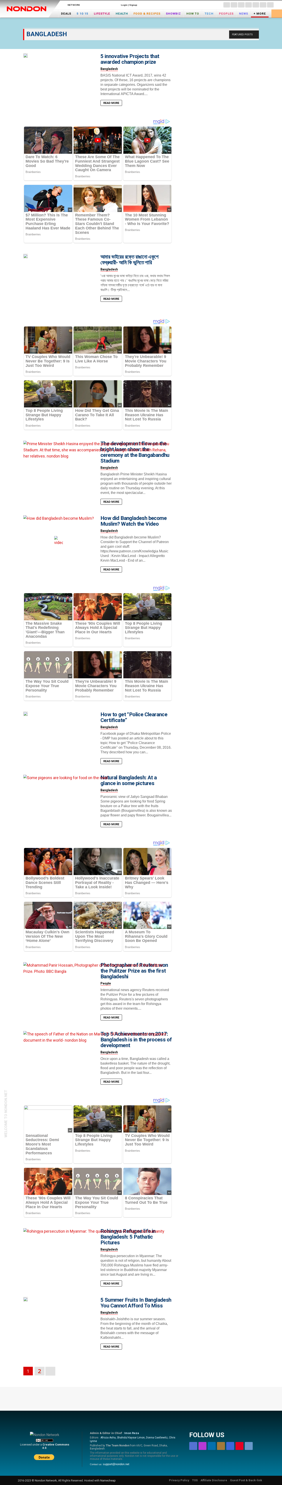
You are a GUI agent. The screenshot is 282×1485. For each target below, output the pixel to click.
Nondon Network (46, 1480)
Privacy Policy (179, 1480)
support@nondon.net (116, 1464)
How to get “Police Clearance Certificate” (133, 717)
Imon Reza (131, 1433)
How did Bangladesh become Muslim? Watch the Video (133, 521)
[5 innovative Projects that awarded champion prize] (25, 55)
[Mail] (248, 5)
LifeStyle (102, 13)
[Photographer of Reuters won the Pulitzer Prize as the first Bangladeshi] (97, 1016)
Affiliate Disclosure (213, 1480)
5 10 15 (82, 13)
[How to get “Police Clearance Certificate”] (25, 714)
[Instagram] (234, 5)
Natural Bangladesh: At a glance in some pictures (128, 780)
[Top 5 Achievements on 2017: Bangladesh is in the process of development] (97, 1085)
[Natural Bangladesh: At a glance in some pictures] (65, 805)
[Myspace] (255, 5)
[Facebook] (226, 5)
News (243, 13)
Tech (209, 13)
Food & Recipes (147, 13)
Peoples (226, 13)
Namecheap (108, 1480)
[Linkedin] (241, 5)
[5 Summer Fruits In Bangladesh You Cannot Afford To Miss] (25, 1299)
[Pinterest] (263, 5)
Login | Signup (129, 5)
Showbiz (173, 13)
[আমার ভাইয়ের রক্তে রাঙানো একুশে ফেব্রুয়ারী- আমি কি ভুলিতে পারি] (25, 256)
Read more (111, 103)
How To (192, 13)
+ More (260, 13)
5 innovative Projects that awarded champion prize (129, 59)
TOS (195, 1480)
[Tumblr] (270, 5)
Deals (66, 13)
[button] (276, 13)
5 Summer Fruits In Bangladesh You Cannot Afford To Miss (135, 1303)
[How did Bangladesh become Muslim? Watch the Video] (58, 540)
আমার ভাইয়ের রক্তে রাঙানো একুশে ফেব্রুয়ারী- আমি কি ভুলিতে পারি (129, 260)
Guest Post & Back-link (246, 1480)
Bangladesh (109, 69)
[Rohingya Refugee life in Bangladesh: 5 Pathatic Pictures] (93, 1279)
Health (122, 13)
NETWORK (74, 5)
